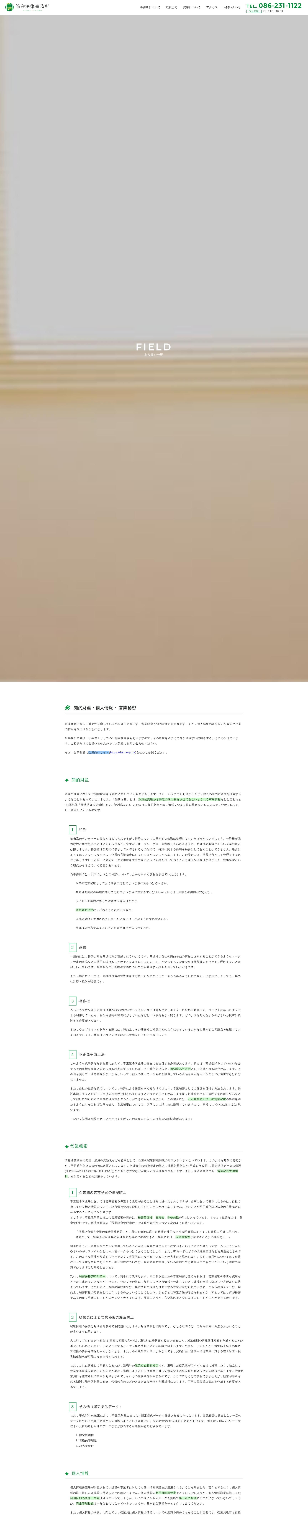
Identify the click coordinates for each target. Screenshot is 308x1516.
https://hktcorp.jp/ (122, 752)
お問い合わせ (232, 7)
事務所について (150, 7)
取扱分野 (172, 7)
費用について (192, 7)
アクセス (212, 7)
